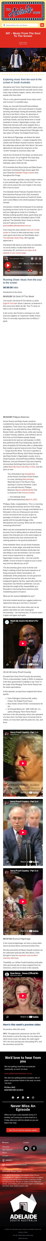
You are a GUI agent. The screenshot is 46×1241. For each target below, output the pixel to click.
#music (32, 493)
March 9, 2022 (31, 500)
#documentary (27, 479)
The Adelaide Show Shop (13, 238)
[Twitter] (18, 1097)
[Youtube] (28, 1097)
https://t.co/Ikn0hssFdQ (24, 490)
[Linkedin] (23, 1097)
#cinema (25, 493)
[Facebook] (13, 1097)
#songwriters (30, 474)
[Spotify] (26, 1148)
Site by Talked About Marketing (23, 1235)
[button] (42, 25)
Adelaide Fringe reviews (24, 173)
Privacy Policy (23, 1232)
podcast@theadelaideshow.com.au (17, 226)
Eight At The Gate (10, 303)
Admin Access (23, 1238)
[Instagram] (33, 1097)
